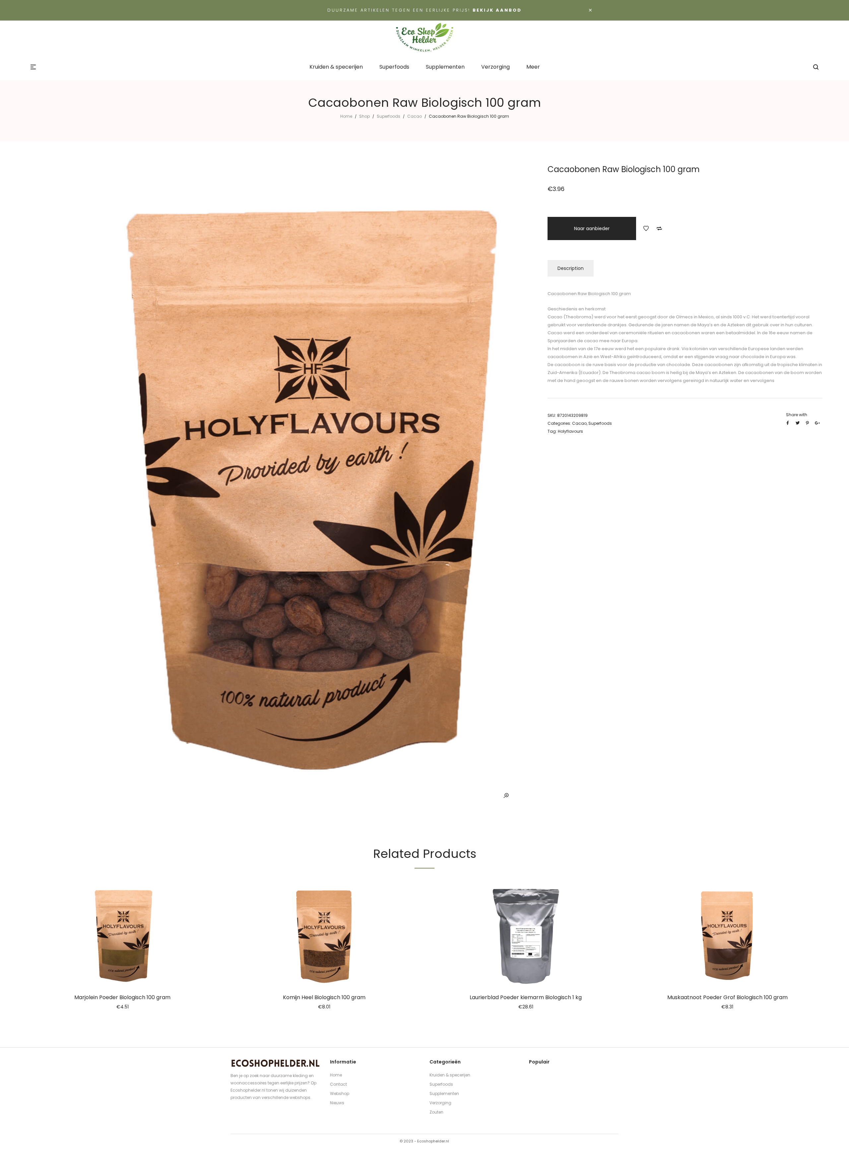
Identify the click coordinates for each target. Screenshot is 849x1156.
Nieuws (337, 1103)
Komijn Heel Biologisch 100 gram (324, 997)
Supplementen (444, 1093)
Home (346, 116)
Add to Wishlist (646, 228)
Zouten (436, 1112)
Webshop (339, 1093)
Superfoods (388, 116)
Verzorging (440, 1103)
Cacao (414, 116)
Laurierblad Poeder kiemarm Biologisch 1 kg (526, 997)
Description (570, 268)
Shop (364, 116)
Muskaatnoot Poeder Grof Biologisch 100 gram (727, 997)
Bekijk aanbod (497, 10)
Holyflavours (570, 431)
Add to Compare (659, 228)
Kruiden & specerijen (449, 1075)
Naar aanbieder (592, 228)
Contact (338, 1084)
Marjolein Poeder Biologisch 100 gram (122, 997)
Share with (796, 414)
